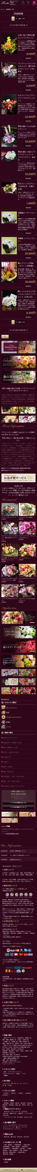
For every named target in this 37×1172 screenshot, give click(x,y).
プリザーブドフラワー (8, 1073)
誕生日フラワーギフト (10, 738)
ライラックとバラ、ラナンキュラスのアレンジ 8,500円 (27, 537)
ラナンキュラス (22, 1125)
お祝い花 (14, 1142)
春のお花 (6, 1137)
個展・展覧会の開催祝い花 (11, 1058)
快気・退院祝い (8, 1145)
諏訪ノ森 (17, 1105)
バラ (5, 1125)
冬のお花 (26, 1137)
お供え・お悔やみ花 (23, 1039)
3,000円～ (6, 1093)
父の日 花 (24, 1111)
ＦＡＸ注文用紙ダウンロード (18, 807)
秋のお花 (19, 1137)
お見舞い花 (6, 757)
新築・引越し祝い (8, 771)
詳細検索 (8, 9)
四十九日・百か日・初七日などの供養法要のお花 (16, 1047)
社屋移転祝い (6, 1148)
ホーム (2, 9)
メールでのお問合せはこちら (18, 802)
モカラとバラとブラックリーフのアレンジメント (26, 98)
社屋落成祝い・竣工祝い (18, 1148)
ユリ (13, 1127)
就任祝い (5, 1150)
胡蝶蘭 (5, 1075)
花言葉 (6, 1162)
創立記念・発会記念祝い (10, 1152)
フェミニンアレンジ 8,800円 (24, 558)
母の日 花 (6, 1111)
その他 (9, 1085)
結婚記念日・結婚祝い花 (24, 1038)
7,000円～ (21, 1093)
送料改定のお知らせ (15, 859)
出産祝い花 (14, 1041)
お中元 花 (5, 1113)
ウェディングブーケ (8, 1064)
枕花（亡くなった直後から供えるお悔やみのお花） (18, 1045)
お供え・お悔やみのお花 (11, 752)
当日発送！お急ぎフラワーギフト (14, 786)
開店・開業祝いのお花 (10, 747)
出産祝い (6, 762)
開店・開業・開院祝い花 (9, 1039)
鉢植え (18, 1073)
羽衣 (28, 1105)
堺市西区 (6, 1103)
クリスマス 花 (28, 1113)
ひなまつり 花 (28, 1117)
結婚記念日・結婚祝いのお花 (12, 742)
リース (23, 1073)
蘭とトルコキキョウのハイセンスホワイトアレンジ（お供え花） (26, 294)
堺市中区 (4, 1105)
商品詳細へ (29, 58)
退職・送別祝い (8, 767)
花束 (5, 1071)
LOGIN (23, 4)
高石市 (17, 1103)
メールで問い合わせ (28, 1170)
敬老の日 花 (13, 1113)
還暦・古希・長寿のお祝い (11, 781)
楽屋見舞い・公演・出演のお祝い (14, 776)
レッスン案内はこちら (20, 495)
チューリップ (6, 1127)
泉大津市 (23, 1103)
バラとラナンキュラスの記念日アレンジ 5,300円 (27, 600)
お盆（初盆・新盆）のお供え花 (11, 1054)
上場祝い (29, 1148)
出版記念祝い (21, 1152)
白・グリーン (24, 1083)
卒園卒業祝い (18, 1145)
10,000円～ (28, 1093)
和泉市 (12, 1103)
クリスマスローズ (8, 1129)
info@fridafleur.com (12, 833)
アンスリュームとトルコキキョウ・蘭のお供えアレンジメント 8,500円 (9, 538)
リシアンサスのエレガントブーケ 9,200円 (9, 600)
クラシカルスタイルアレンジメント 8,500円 (27, 580)
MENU (34, 3)
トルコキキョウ (12, 1125)
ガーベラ (24, 1127)
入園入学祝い (27, 1145)
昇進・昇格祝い (24, 1150)
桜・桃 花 (19, 1117)
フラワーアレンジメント (14, 1071)
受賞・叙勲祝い (16, 1146)
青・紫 (4, 1085)
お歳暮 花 (20, 1113)
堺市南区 (11, 1105)
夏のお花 (13, 1137)
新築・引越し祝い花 (8, 1043)
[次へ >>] (21, 18)
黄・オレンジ (15, 1083)
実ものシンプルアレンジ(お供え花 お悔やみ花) (26, 186)
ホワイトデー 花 (15, 1111)
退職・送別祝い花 (24, 1041)
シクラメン (17, 1129)
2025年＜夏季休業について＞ (18, 851)
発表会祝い (25, 1146)
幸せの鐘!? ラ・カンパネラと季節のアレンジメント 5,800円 (9, 559)
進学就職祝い (6, 1146)
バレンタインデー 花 (10, 1117)
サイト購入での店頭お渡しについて (20, 855)
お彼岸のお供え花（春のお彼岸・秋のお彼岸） (15, 1056)
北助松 (4, 1107)
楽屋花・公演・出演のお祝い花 (23, 1043)
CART (28, 4)
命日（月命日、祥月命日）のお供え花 (12, 1049)
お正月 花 (5, 1115)
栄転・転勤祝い (13, 1150)
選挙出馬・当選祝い (8, 1154)
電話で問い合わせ (10, 1170)
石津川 (24, 1105)
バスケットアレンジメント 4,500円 (8, 518)
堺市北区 (29, 1103)
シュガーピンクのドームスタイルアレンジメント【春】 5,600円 (9, 580)
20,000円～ (5, 1095)
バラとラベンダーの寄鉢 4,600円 (25, 518)
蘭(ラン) (18, 1127)
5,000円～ (14, 1093)
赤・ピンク (7, 1083)
